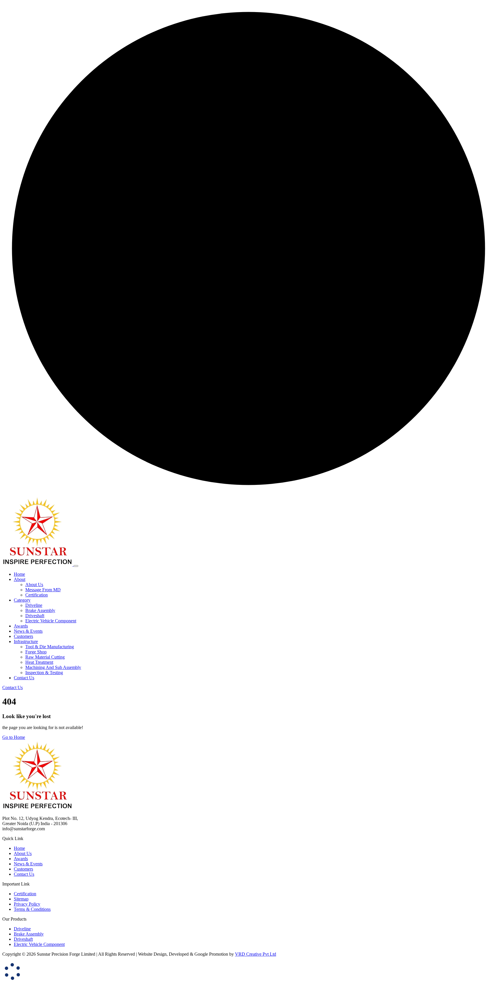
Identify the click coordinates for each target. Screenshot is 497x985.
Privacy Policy (27, 904)
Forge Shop (36, 651)
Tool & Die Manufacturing (49, 646)
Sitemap (21, 898)
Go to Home (13, 737)
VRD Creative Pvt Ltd (255, 954)
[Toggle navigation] (76, 566)
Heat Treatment (39, 662)
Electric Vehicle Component (50, 620)
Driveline (33, 605)
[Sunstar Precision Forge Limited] (38, 564)
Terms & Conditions (32, 909)
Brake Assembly (40, 610)
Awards (21, 858)
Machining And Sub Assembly (53, 667)
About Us (34, 584)
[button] (19, 579)
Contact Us (24, 874)
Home (19, 848)
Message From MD (43, 589)
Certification (36, 594)
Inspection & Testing (44, 672)
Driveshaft (34, 615)
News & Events (28, 863)
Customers (23, 869)
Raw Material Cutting (45, 657)
